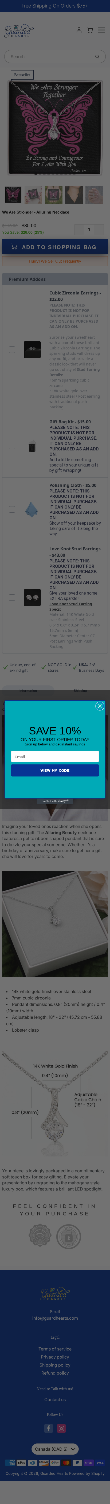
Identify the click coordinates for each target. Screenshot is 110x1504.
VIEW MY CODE (54, 770)
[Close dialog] (100, 706)
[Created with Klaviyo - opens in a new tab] (55, 801)
